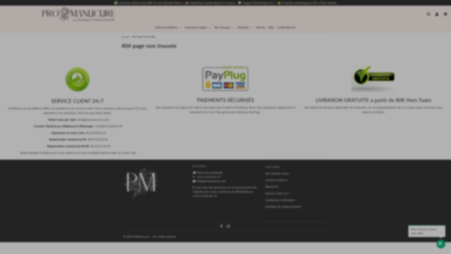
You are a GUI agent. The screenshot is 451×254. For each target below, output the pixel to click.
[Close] (285, 82)
